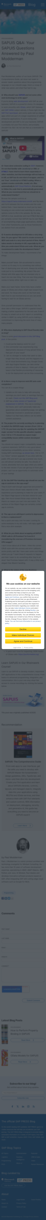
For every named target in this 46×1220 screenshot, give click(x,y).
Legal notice (17, 647)
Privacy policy (28, 647)
